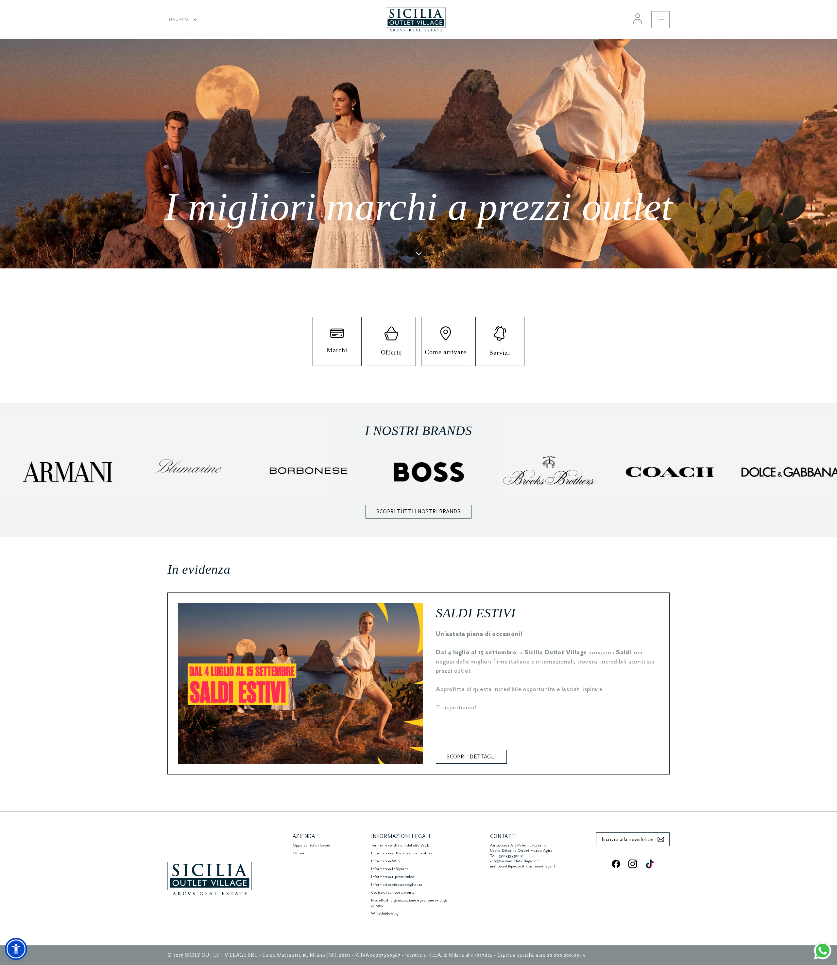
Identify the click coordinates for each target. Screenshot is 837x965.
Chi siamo (301, 853)
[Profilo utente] (637, 18)
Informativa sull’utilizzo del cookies (401, 853)
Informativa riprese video (392, 876)
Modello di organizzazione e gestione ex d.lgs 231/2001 (409, 903)
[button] (16, 948)
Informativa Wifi (386, 861)
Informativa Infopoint (389, 868)
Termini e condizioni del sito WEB (400, 845)
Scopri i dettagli (471, 757)
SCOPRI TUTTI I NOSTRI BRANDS (418, 511)
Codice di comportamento (393, 892)
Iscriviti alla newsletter (628, 839)
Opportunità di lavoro (312, 845)
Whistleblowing (385, 913)
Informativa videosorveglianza (396, 884)
